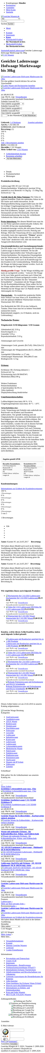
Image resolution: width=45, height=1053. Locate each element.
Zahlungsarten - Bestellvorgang (18, 965)
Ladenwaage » (7, 901)
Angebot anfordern (35, 122)
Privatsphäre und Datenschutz (18, 958)
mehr (14, 906)
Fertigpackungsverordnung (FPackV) (21, 967)
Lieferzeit (10, 948)
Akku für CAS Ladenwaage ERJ (24, 608)
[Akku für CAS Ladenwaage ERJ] (20, 607)
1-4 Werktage (15, 122)
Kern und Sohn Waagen (15, 992)
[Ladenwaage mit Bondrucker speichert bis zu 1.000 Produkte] (25, 641)
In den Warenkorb (29, 115)
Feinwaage (10, 730)
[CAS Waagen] (7, 55)
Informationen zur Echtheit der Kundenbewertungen (21, 489)
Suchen (10, 24)
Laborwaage (11, 742)
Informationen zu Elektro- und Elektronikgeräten (18, 989)
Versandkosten (21, 97)
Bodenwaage (11, 724)
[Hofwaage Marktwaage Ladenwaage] (18, 86)
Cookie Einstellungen (14, 950)
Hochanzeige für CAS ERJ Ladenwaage (22, 598)
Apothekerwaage (13, 719)
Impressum (10, 35)
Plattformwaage (12, 755)
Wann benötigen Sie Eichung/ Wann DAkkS (23, 983)
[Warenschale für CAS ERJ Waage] (20, 616)
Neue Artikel (6, 786)
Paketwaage (11, 751)
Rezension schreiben (14, 156)
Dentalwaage (11, 726)
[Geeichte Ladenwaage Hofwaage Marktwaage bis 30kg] (22, 79)
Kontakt (9, 33)
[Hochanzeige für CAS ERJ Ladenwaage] (23, 596)
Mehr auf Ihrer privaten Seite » (13, 904)
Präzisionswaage (12, 757)
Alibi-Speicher (12, 981)
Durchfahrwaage (12, 728)
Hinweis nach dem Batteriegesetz (19, 985)
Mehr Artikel (6, 934)
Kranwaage (10, 739)
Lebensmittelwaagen (14, 746)
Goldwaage (10, 735)
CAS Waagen (22, 149)
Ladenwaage (11, 744)
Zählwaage (10, 764)
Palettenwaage (11, 753)
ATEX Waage (11, 721)
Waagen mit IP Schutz (14, 762)
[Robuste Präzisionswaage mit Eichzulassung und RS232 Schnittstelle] (25, 684)
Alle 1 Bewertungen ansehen (12, 143)
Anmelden (14, 1044)
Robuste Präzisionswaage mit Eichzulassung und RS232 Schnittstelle (23, 687)
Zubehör (9, 767)
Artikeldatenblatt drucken (16, 154)
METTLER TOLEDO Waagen (18, 994)
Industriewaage (12, 737)
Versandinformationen (14, 941)
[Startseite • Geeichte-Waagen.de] (10, 16)
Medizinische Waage (14, 748)
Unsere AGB (11, 961)
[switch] (5, 1039)
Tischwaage (10, 760)
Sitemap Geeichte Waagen (16, 945)
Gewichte (10, 733)
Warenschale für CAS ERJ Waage (19, 618)
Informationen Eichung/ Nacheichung (21, 970)
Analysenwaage (12, 717)
